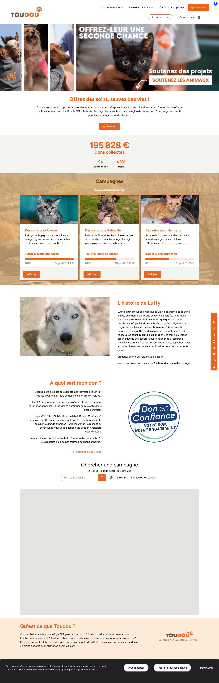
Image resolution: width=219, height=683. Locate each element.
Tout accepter (136, 667)
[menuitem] (111, 7)
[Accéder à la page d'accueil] (26, 11)
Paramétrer (206, 667)
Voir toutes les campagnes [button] (109, 189)
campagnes (101, 163)
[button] (214, 316)
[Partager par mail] (214, 354)
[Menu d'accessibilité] (215, 3)
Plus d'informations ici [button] (86, 452)
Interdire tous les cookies (172, 667)
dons (121, 163)
